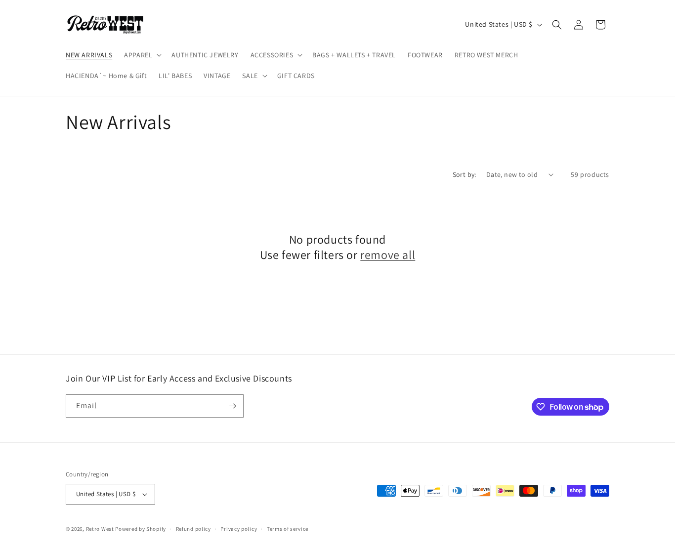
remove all (387, 254)
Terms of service (287, 528)
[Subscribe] (232, 406)
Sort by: (464, 174)
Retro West (100, 528)
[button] (142, 54)
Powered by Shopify (140, 528)
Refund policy (193, 528)
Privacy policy (238, 528)
